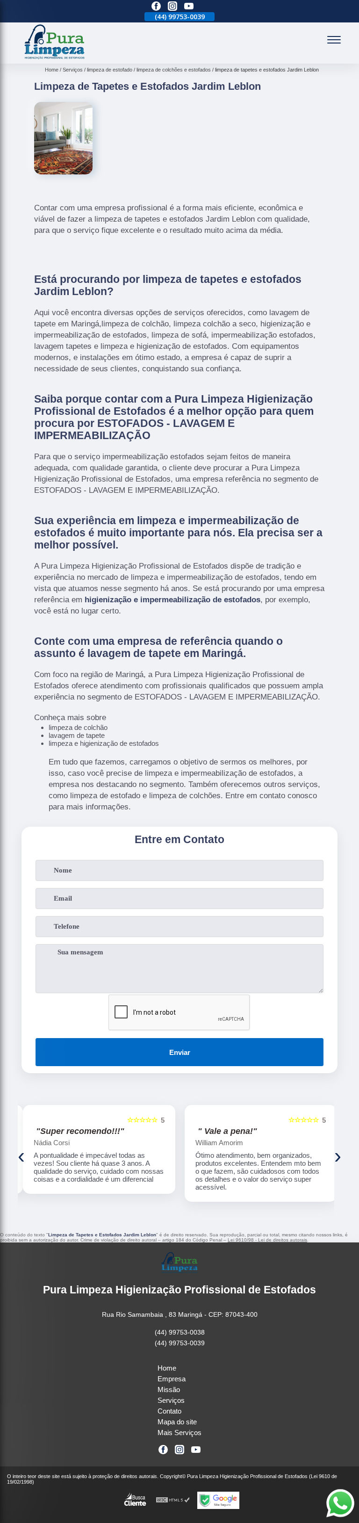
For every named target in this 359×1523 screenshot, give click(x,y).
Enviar (179, 1052)
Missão (169, 1389)
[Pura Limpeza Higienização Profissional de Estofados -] (55, 58)
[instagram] (172, 6)
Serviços (171, 1400)
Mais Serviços (179, 1432)
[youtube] (189, 6)
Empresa (172, 1379)
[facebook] (156, 6)
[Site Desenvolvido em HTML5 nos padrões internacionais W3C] (173, 1500)
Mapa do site (177, 1422)
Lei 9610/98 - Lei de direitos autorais (267, 1239)
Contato (169, 1411)
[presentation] (21, 1156)
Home (167, 1368)
